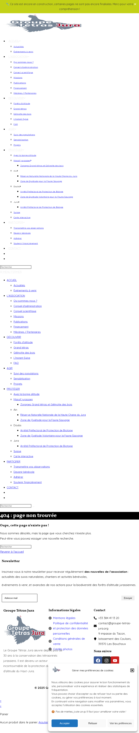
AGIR (10, 368)
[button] (132, 670)
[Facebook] (98, 660)
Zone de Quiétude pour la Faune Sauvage (45, 420)
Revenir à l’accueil (12, 551)
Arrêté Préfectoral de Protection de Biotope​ (46, 446)
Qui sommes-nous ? (25, 300)
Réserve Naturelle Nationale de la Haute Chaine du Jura (53, 414)
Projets (18, 383)
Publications (21, 321)
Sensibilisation (22, 378)
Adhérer (18, 477)
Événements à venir (25, 290)
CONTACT (12, 487)
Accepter (65, 723)
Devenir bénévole (24, 471)
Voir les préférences (121, 723)
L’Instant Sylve (22, 357)
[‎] (8, 253)
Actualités (19, 285)
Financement (21, 326)
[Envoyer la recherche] (33, 506)
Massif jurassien (23, 399)
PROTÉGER (13, 388)
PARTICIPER (13, 461)
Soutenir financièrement (28, 482)
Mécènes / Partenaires (27, 332)
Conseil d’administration (28, 306)
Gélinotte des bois (24, 352)
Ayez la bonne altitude (26, 394)
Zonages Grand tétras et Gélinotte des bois (46, 404)
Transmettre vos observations (32, 466)
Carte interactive (23, 456)
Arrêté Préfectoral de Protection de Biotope (46, 430)
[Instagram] (106, 660)
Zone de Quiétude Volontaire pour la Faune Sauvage (51, 435)
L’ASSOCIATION (16, 295)
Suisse (17, 451)
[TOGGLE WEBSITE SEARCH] (8, 258)
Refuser (92, 723)
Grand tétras (21, 347)
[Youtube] (115, 660)
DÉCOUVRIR (14, 337)
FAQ (16, 363)
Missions (19, 316)
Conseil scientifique (25, 311)
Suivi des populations (26, 373)
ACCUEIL (12, 280)
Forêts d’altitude (23, 342)
